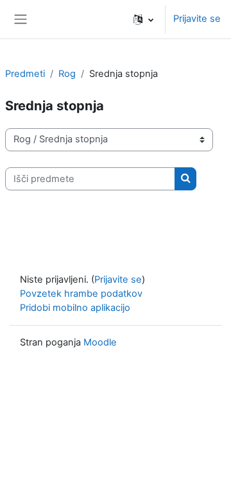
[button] (143, 19)
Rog (67, 73)
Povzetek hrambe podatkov (81, 293)
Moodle (100, 342)
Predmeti (25, 73)
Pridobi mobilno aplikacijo (75, 307)
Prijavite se (197, 18)
